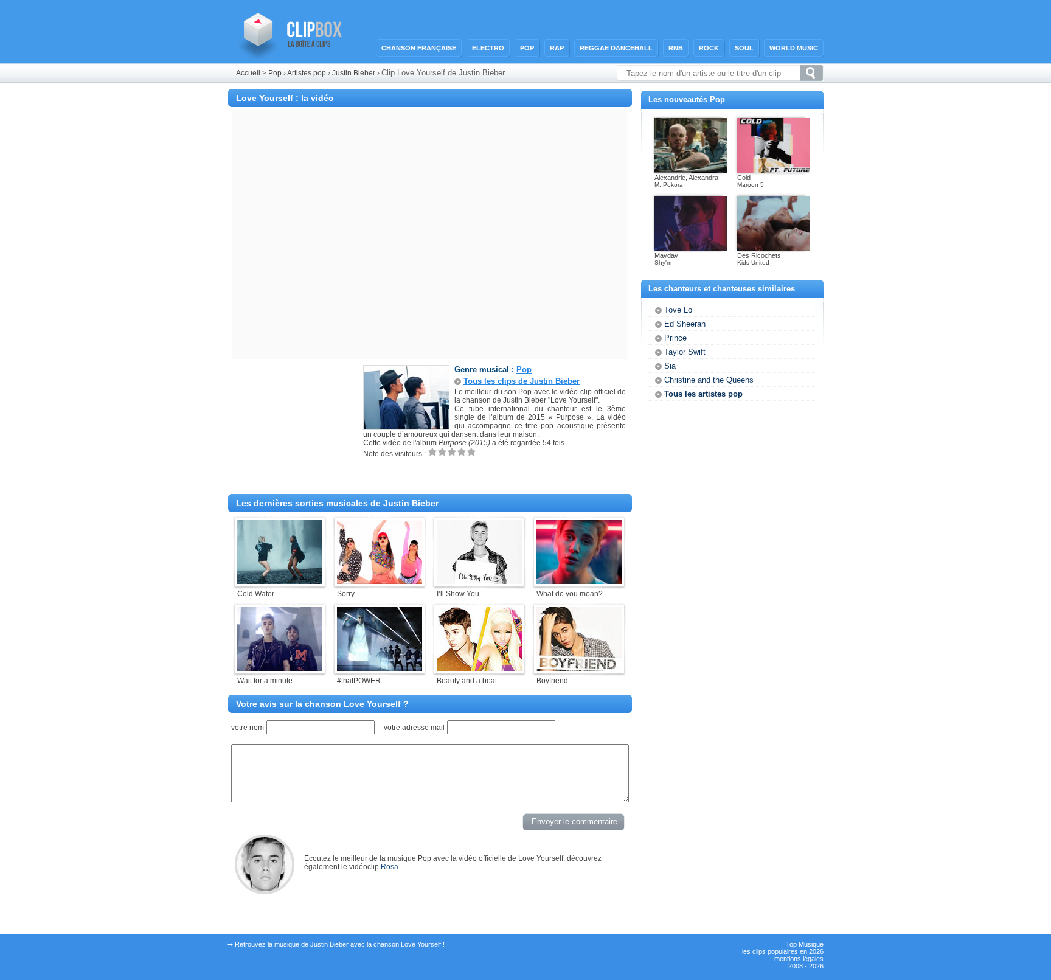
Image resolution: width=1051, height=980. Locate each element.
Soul (744, 48)
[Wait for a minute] (279, 668)
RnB (675, 48)
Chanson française (418, 48)
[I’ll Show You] (479, 581)
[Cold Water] (279, 581)
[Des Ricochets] (773, 248)
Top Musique (805, 944)
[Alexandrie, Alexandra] (690, 170)
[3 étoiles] (452, 451)
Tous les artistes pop (703, 393)
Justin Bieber (354, 73)
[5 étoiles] (471, 451)
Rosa (389, 867)
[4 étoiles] (462, 451)
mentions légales (799, 958)
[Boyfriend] (579, 668)
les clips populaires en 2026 (783, 951)
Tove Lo (678, 310)
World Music (793, 48)
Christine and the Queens (709, 379)
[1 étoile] (432, 451)
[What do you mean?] (579, 581)
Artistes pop (306, 73)
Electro (488, 48)
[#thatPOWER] (379, 668)
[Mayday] (690, 248)
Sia (670, 365)
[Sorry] (379, 581)
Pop (527, 48)
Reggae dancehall (616, 48)
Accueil (248, 73)
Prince (675, 337)
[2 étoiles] (442, 451)
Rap (557, 48)
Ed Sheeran (685, 323)
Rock (709, 48)
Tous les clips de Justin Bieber (521, 381)
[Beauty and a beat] (479, 668)
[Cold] (773, 170)
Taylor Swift (685, 351)
